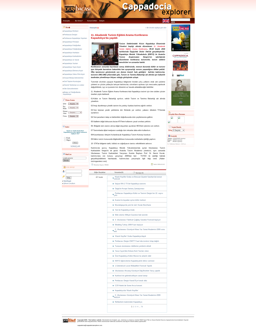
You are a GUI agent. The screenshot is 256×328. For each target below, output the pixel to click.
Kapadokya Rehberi (71, 31)
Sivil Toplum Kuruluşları (72, 81)
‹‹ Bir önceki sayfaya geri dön (155, 28)
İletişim (101, 21)
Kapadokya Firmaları (71, 42)
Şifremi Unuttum (69, 183)
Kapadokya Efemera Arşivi (73, 71)
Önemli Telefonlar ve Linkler (74, 85)
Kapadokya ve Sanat (71, 60)
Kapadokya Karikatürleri (72, 56)
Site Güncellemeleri (71, 89)
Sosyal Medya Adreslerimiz (73, 78)
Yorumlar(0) (119, 172)
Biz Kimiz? (79, 21)
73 (142, 307)
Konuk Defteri (92, 21)
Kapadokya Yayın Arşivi (72, 67)
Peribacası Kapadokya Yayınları (75, 38)
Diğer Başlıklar (100, 172)
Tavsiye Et (141, 173)
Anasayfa (66, 21)
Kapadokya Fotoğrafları (72, 45)
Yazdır (101, 177)
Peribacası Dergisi (70, 35)
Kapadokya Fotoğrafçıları (73, 49)
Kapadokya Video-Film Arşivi (74, 74)
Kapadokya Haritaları (71, 53)
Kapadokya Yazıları (71, 63)
